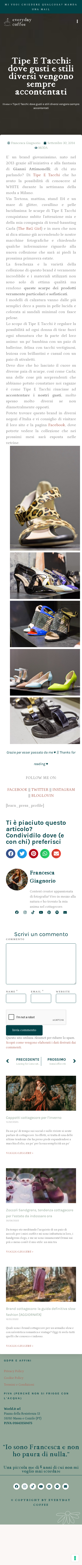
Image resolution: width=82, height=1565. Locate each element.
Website (63, 991)
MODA (43, 148)
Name (10, 991)
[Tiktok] (32, 912)
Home (6, 104)
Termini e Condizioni (19, 1384)
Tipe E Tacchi (46, 175)
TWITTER (39, 789)
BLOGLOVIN (42, 795)
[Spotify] (57, 912)
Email (36, 991)
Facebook (56, 425)
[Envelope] (64, 912)
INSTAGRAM (63, 789)
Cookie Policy (13, 1378)
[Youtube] (40, 912)
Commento (15, 939)
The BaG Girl (29, 228)
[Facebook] (17, 912)
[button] (10, 853)
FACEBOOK (17, 789)
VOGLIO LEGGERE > (19, 1153)
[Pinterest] (49, 912)
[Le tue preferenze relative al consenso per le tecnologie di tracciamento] (75, 1558)
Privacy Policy (14, 1371)
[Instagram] (24, 912)
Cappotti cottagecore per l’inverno (34, 1117)
